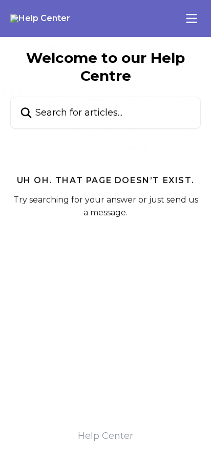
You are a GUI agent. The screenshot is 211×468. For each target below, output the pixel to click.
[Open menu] (191, 18)
